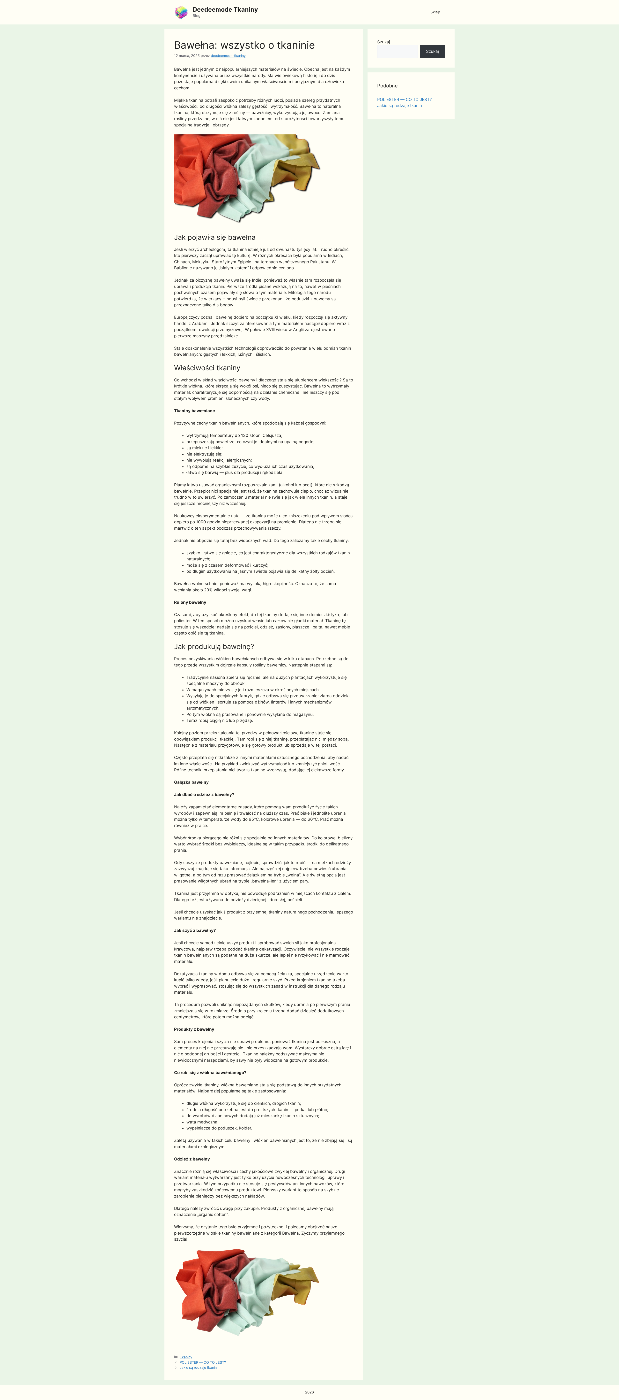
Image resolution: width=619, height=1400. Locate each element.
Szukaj (383, 41)
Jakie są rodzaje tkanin (198, 1367)
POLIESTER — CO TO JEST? (203, 1362)
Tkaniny (186, 1357)
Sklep (435, 12)
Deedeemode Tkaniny (225, 9)
